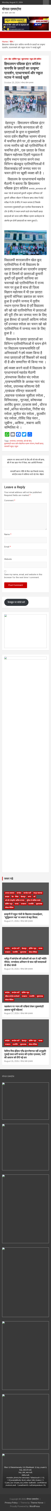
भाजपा (17, 904)
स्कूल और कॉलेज (35, 59)
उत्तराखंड (19, 441)
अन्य (5, 59)
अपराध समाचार (9, 893)
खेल (9, 59)
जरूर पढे (8, 878)
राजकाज (23, 904)
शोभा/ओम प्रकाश (27, 82)
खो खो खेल (27, 441)
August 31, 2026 (11, 921)
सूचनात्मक (25, 59)
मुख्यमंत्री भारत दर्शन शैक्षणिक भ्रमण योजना (19, 443)
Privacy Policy (11, 1502)
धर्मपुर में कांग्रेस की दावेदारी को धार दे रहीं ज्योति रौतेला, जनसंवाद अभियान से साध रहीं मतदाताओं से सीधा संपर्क (25, 962)
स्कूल (16, 446)
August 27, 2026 (11, 1013)
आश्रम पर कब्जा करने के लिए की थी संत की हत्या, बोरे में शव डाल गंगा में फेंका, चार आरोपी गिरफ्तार (25, 461)
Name (7, 534)
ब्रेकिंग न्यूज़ (16, 59)
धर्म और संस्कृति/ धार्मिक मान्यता (14, 900)
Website (8, 559)
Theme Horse (37, 1502)
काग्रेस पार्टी (27, 893)
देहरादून (23, 897)
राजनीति (31, 904)
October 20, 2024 (12, 82)
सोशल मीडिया (9, 907)
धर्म (34, 897)
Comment (9, 500)
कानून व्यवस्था (37, 893)
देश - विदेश (15, 897)
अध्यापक (12, 441)
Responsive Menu (46, 2)
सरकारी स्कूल (9, 446)
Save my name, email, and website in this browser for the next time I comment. (23, 576)
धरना (29, 897)
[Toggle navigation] (5, 35)
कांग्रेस (19, 893)
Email (7, 546)
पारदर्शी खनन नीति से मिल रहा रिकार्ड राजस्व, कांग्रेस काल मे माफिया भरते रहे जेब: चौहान (27, 473)
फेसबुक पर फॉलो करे (16, 602)
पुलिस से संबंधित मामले (33, 900)
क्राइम (7, 897)
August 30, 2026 (11, 969)
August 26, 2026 (11, 1061)
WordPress (34, 1506)
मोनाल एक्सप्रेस (11, 9)
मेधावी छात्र (39, 443)
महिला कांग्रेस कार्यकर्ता (12, 996)
